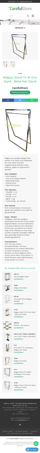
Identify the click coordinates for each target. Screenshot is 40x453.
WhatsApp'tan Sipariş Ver (20, 92)
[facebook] (8, 100)
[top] (20, 424)
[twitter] (20, 100)
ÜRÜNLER (19, 28)
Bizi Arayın (33, 449)
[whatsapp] (32, 100)
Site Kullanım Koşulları (21, 431)
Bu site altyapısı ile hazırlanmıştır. (20, 438)
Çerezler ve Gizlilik (7, 431)
